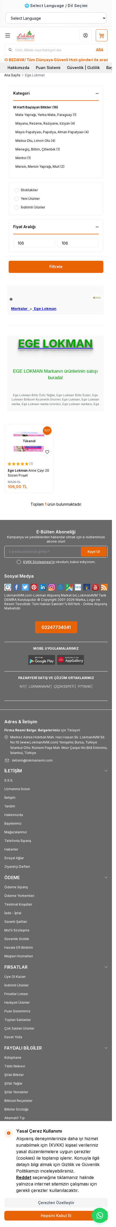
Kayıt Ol (94, 552)
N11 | (23, 686)
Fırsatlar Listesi (16, 994)
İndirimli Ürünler (16, 985)
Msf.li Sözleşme (16, 930)
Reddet (23, 1177)
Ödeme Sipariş (16, 887)
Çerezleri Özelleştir (56, 1202)
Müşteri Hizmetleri (18, 956)
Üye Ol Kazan (15, 977)
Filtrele (56, 266)
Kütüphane (12, 1057)
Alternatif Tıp (14, 1118)
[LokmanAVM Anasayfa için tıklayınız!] (32, 299)
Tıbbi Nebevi (14, 1066)
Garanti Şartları (15, 922)
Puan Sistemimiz (17, 1011)
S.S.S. (8, 780)
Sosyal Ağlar (14, 858)
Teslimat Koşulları (18, 904)
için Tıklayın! (42, 730)
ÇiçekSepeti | (65, 686)
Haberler (11, 849)
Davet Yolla (13, 1037)
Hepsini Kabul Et (56, 1215)
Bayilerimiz (13, 823)
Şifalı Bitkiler (14, 1075)
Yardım (9, 806)
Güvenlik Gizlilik (16, 939)
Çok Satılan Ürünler (19, 1028)
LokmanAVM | (40, 686)
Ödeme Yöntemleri (19, 896)
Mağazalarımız (15, 832)
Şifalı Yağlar (13, 1083)
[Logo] (33, 35)
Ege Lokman (44, 308)
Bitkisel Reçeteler (18, 1101)
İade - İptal (12, 913)
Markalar (20, 308)
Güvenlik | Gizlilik (83, 67)
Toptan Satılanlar (17, 1020)
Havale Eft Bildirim (18, 947)
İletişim (9, 798)
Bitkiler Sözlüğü (16, 1109)
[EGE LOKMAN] (97, 297)
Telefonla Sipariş (17, 841)
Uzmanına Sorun (17, 789)
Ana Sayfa (12, 75)
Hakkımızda (18, 67)
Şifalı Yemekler (16, 1092)
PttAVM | (85, 686)
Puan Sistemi (48, 67)
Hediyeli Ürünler (17, 1002)
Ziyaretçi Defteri (17, 867)
